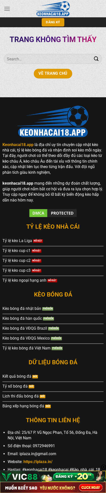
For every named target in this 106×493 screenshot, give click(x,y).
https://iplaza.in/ (38, 461)
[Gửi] (96, 59)
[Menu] (7, 8)
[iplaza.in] (53, 8)
